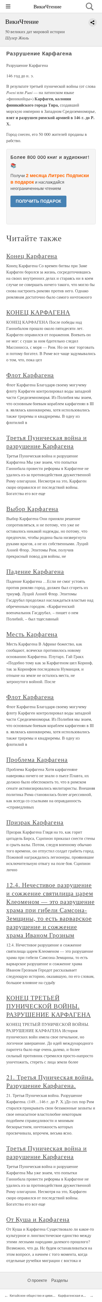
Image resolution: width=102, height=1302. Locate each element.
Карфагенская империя (76, 1296)
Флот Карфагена (30, 375)
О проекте (37, 1280)
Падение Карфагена (35, 571)
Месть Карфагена (32, 634)
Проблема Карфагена (37, 759)
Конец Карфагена (31, 256)
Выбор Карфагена (32, 508)
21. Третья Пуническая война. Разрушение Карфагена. (50, 1081)
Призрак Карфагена (35, 822)
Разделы (59, 1280)
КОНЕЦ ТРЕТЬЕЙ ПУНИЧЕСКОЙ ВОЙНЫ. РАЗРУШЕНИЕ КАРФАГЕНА (48, 1006)
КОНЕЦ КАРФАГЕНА (38, 312)
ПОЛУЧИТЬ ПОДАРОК (38, 201)
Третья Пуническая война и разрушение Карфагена (46, 441)
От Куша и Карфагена (38, 1219)
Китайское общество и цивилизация (37, 1296)
